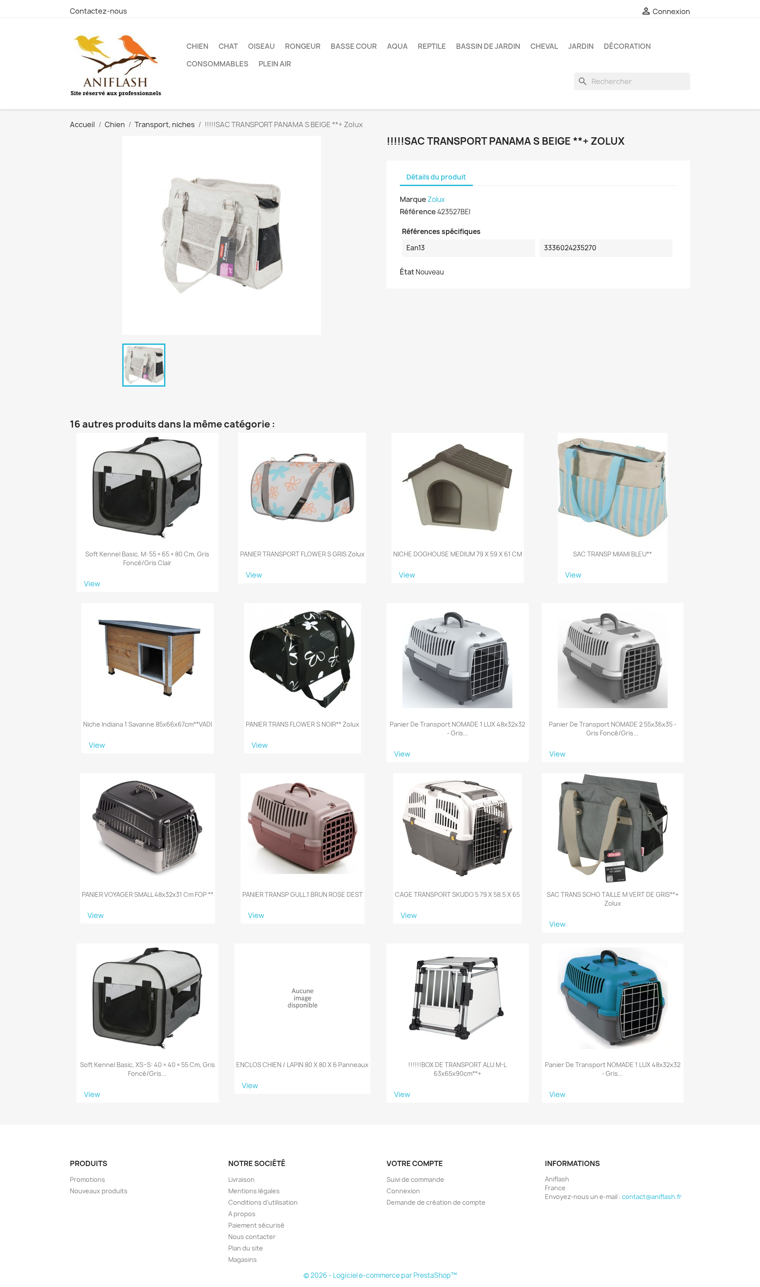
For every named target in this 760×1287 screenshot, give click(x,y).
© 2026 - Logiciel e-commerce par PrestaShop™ (380, 1275)
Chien (197, 46)
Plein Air (275, 64)
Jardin (581, 46)
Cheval (544, 46)
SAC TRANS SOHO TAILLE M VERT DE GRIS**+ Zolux (613, 898)
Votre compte (415, 1163)
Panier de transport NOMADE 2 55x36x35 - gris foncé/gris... (612, 728)
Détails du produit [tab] (436, 177)
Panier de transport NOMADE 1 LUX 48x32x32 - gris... (457, 728)
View (92, 584)
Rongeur (303, 46)
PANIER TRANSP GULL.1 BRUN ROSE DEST (302, 894)
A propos (242, 1214)
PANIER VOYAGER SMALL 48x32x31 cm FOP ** (147, 894)
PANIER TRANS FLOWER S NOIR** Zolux (302, 724)
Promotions (87, 1179)
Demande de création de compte (436, 1202)
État (407, 271)
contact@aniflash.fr (652, 1196)
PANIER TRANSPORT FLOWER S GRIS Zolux (302, 554)
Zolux (436, 199)
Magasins (242, 1259)
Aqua (397, 46)
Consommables (217, 64)
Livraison (241, 1179)
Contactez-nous (98, 11)
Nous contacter (252, 1236)
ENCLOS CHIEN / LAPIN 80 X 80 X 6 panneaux (302, 1064)
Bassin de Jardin (488, 46)
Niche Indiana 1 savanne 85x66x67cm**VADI (147, 724)
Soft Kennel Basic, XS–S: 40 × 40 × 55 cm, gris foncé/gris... (147, 1069)
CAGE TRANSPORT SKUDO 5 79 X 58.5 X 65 (457, 894)
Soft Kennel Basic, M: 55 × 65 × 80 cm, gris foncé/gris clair (147, 558)
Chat (228, 46)
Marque (413, 199)
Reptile (432, 46)
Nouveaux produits (99, 1191)
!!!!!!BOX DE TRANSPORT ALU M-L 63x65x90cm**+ (457, 1069)
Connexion (403, 1191)
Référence (418, 211)
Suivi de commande (415, 1179)
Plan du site (245, 1248)
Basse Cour (354, 46)
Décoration (627, 46)
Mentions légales (254, 1191)
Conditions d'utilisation (263, 1202)
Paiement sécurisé (256, 1225)
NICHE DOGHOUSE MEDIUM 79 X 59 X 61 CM (457, 554)
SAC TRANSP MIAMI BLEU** (612, 554)
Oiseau (261, 46)
